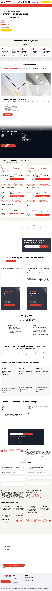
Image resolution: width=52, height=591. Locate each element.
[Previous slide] (2, 451)
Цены (19, 5)
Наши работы (31, 5)
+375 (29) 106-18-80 (26, 1)
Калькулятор (13, 5)
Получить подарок (9, 304)
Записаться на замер (14, 565)
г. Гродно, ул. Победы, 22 (28, 581)
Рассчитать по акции (6, 30)
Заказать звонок (39, 2)
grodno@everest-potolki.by (36, 496)
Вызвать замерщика (5, 581)
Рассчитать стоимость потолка (8, 145)
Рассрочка (24, 5)
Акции (37, 5)
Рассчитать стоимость (17, 196)
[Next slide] (22, 451)
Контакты (41, 5)
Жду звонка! (27, 434)
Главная (2, 5)
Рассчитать (44, 246)
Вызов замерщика (46, 2)
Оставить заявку (5, 58)
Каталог (7, 5)
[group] (5, 450)
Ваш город (47, 5)
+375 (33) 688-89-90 (26, 2)
